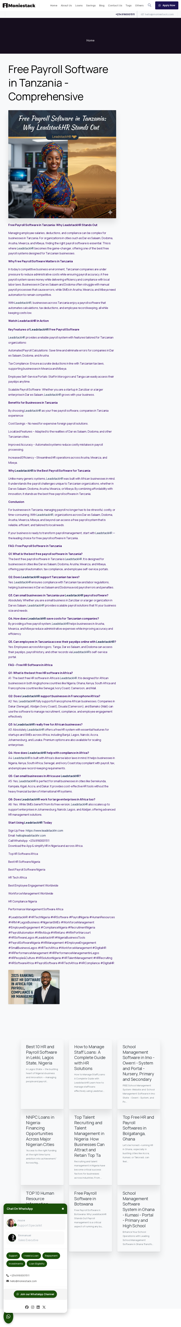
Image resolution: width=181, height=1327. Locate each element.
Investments (16, 1263)
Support (13, 1255)
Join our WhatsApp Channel (37, 1294)
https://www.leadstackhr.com (44, 830)
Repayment (51, 1255)
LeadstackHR (25, 248)
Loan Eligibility (37, 1263)
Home (90, 40)
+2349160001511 (125, 14)
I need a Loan (31, 1255)
